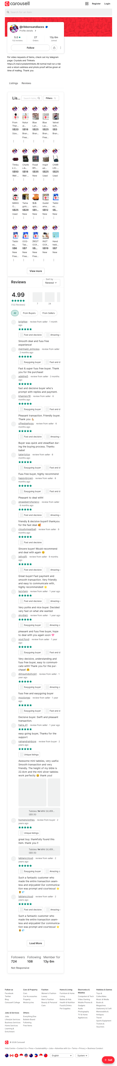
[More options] (60, 48)
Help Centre (10, 1048)
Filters (49, 98)
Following (27, 1022)
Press (31, 1048)
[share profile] (54, 48)
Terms (74, 1048)
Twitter (8, 996)
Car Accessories (30, 996)
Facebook (9, 993)
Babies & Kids (65, 999)
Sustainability (41, 1048)
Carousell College (12, 1002)
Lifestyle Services (12, 1019)
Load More (35, 943)
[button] (41, 31)
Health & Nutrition (67, 1002)
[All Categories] (86, 3)
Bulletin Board (29, 1019)
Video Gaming (84, 999)
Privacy (82, 1048)
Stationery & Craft (104, 1008)
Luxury (44, 996)
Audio (80, 1008)
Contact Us (22, 1048)
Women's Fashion (48, 993)
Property (26, 999)
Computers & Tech (86, 996)
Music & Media (102, 999)
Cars (25, 993)
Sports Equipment (103, 1020)
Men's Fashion (47, 999)
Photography (83, 1011)
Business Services (12, 1022)
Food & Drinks (66, 1005)
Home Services (11, 1025)
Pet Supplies (65, 1008)
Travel (99, 1017)
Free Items (27, 1025)
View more (36, 271)
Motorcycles (28, 1002)
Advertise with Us (62, 1048)
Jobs (7, 1016)
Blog (7, 999)
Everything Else (29, 1016)
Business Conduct (95, 1048)
